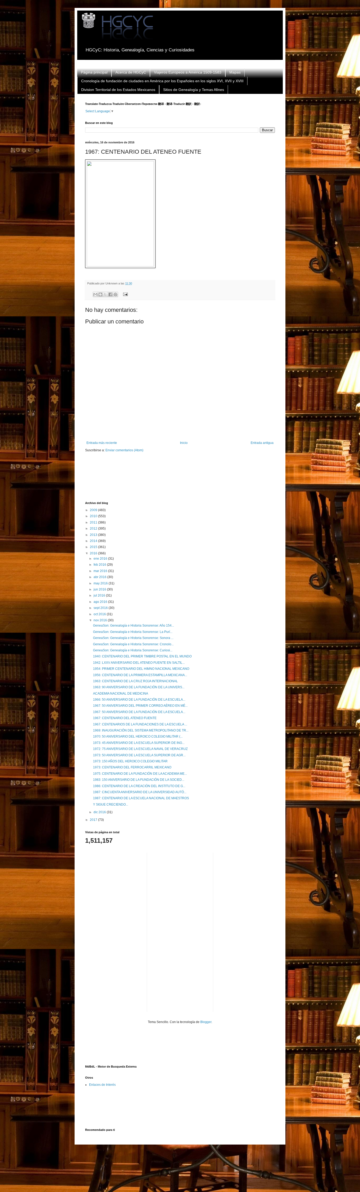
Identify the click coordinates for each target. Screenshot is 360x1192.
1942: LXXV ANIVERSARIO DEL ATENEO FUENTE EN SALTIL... (139, 663)
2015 (94, 547)
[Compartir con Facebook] (110, 294)
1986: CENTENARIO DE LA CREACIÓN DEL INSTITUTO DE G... (139, 786)
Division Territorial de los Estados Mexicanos (118, 90)
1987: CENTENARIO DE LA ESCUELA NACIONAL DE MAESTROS (141, 798)
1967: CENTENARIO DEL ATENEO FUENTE (125, 718)
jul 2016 (100, 595)
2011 (94, 522)
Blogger (205, 1022)
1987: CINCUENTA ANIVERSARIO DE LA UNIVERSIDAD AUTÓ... (139, 792)
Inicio (184, 443)
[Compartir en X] (105, 294)
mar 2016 (101, 571)
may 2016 (101, 583)
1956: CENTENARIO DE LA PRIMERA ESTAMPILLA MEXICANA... (140, 675)
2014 (94, 541)
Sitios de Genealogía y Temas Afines (193, 90)
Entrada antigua (262, 443)
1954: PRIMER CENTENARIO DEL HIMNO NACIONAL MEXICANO (141, 669)
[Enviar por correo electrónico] (95, 294)
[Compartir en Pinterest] (115, 294)
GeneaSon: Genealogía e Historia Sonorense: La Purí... (132, 632)
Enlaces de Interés (102, 1085)
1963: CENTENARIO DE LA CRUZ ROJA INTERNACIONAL (135, 681)
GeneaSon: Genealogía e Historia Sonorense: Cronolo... (133, 644)
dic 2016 (100, 812)
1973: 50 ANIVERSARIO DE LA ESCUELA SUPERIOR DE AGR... (139, 755)
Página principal (94, 72)
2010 (94, 516)
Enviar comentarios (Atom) (124, 450)
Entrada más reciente (101, 443)
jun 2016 (100, 589)
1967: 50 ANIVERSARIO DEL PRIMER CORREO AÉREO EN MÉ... (140, 706)
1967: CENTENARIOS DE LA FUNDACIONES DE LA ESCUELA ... (140, 724)
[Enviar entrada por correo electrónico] (124, 293)
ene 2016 (101, 558)
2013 (94, 535)
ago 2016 (101, 602)
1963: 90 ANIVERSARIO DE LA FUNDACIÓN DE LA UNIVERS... (138, 687)
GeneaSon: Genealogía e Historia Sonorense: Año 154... (133, 625)
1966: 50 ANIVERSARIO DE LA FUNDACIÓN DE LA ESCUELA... (139, 699)
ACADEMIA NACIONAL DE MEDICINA (120, 693)
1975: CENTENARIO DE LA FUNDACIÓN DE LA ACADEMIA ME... (140, 774)
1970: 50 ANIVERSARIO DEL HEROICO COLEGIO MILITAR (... (138, 736)
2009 (94, 510)
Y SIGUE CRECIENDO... (110, 804)
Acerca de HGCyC (130, 72)
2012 (94, 528)
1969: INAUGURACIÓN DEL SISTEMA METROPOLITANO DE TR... (140, 730)
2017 (94, 820)
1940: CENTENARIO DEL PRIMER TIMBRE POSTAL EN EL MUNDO (142, 656)
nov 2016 (101, 620)
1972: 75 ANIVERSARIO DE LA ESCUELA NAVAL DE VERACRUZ (140, 749)
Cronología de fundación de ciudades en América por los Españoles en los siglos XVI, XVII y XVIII (162, 81)
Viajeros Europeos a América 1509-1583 (187, 72)
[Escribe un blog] (100, 294)
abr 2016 (100, 577)
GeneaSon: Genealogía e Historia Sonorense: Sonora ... (133, 638)
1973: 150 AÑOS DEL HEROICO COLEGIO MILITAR (130, 761)
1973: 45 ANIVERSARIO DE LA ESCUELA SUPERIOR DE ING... (138, 743)
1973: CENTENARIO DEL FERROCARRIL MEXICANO (132, 767)
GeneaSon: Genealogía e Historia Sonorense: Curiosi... (132, 650)
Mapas (235, 72)
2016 (94, 553)
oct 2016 (100, 614)
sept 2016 (101, 608)
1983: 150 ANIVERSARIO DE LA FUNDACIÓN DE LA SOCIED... (138, 780)
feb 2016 (100, 564)
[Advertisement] (181, 480)
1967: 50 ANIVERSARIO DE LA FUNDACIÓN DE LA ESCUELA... (139, 712)
